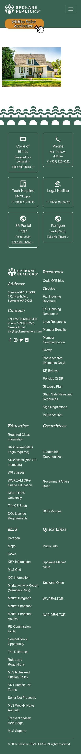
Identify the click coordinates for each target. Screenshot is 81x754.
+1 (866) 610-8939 (23, 201)
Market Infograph (19, 598)
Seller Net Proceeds (22, 697)
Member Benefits (54, 329)
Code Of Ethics (53, 280)
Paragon (14, 538)
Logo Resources (54, 321)
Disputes (49, 288)
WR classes (16, 472)
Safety (47, 350)
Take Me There (21, 166)
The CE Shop (17, 505)
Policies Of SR (53, 378)
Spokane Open (53, 582)
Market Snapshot (19, 606)
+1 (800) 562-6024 (58, 201)
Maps (12, 546)
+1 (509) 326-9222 (58, 161)
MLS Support (17, 730)
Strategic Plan (53, 386)
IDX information (18, 577)
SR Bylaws (50, 370)
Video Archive (52, 415)
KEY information (19, 561)
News (12, 554)
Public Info (50, 546)
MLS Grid (14, 569)
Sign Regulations (55, 407)
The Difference (18, 652)
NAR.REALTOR (54, 614)
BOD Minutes (52, 511)
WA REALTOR (53, 598)
